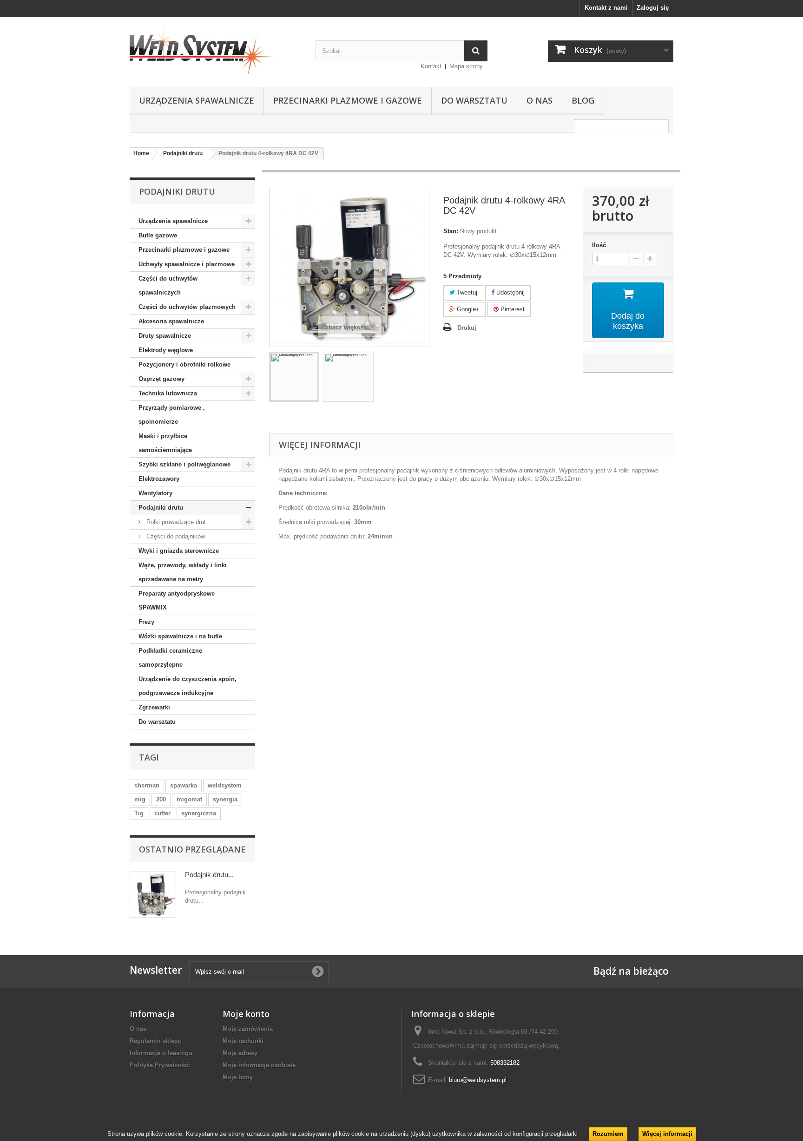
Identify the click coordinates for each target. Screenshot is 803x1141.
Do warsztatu (474, 100)
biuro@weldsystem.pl (478, 1079)
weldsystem (225, 785)
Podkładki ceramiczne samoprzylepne (170, 657)
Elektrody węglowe (165, 350)
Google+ (467, 309)
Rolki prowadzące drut (175, 521)
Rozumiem (608, 1133)
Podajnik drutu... (209, 875)
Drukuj (466, 327)
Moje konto (246, 1013)
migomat (189, 799)
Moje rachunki (243, 1040)
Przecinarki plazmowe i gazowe (347, 100)
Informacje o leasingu (161, 1052)
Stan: (450, 231)
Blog (583, 100)
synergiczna (198, 813)
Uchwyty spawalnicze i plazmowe (186, 264)
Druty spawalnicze (164, 335)
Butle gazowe (157, 235)
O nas (540, 100)
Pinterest (512, 309)
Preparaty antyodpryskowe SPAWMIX (176, 600)
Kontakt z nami (606, 7)
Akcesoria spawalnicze (171, 321)
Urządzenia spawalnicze (196, 100)
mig (139, 799)
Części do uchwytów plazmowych (187, 306)
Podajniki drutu (160, 507)
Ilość (599, 245)
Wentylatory (155, 493)
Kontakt (431, 66)
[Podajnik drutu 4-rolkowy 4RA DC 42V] (294, 376)
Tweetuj (466, 292)
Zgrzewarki (154, 707)
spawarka (183, 785)
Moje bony (238, 1077)
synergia (225, 799)
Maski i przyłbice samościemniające (165, 443)
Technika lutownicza (167, 393)
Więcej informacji (667, 1133)
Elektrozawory (158, 478)
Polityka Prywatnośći (160, 1065)
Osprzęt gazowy (161, 378)
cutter (162, 813)
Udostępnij (509, 292)
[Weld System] (216, 50)
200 (161, 799)
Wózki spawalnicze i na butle (180, 636)
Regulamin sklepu (156, 1040)
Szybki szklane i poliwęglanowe (184, 464)
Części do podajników (175, 536)
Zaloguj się (653, 7)
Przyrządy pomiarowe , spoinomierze (171, 414)
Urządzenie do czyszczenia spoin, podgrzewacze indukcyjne (187, 685)
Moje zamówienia (248, 1028)
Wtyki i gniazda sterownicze (178, 550)
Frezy (146, 621)
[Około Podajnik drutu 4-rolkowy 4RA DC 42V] (153, 895)
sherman (146, 785)
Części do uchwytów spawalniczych (167, 285)
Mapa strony (466, 66)
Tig (139, 813)
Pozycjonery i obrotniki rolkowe (184, 364)
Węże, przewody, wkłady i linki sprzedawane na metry (182, 572)
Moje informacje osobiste (259, 1065)
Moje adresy (240, 1052)
